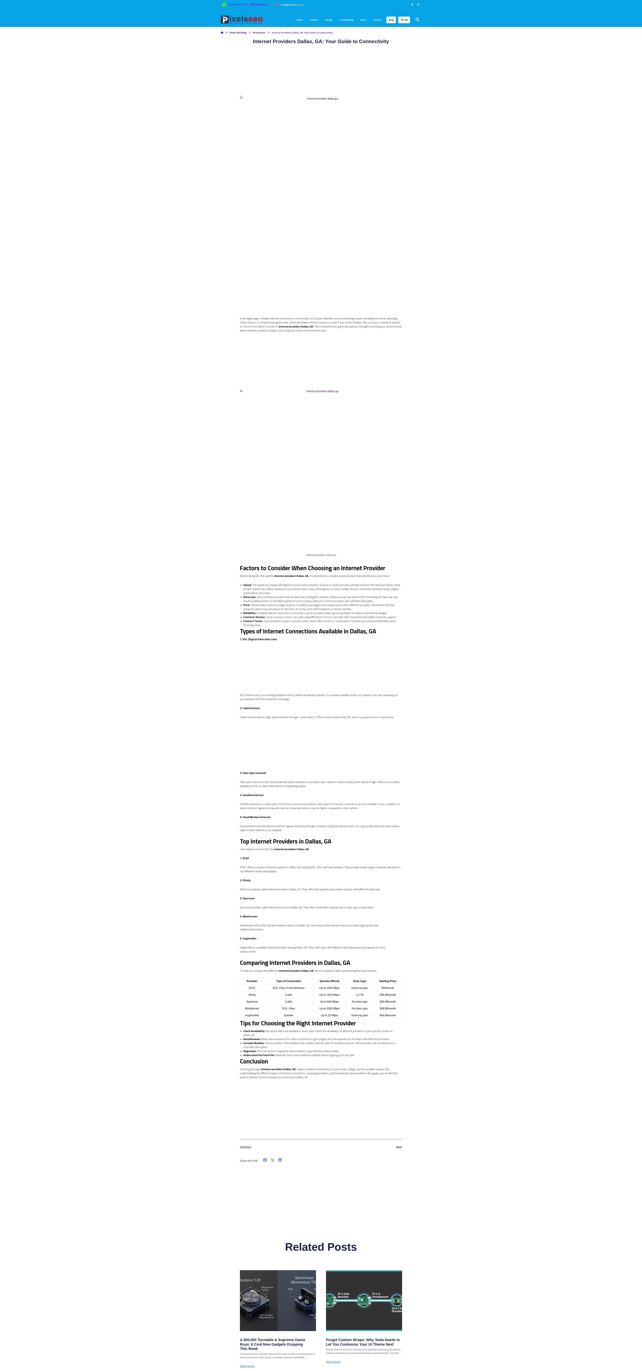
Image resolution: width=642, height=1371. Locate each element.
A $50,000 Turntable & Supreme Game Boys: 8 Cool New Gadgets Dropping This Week (272, 1344)
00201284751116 (238, 4)
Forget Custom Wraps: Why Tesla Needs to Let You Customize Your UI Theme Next (363, 1342)
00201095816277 (259, 4)
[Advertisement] (321, 293)
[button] (412, 4)
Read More (247, 1366)
